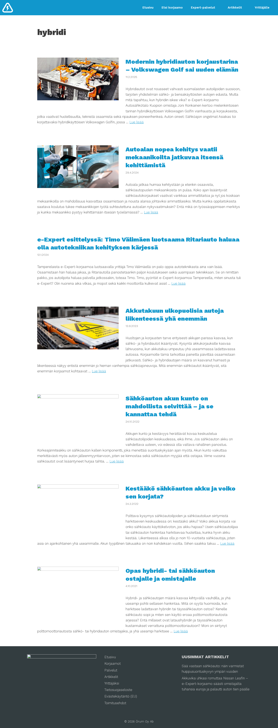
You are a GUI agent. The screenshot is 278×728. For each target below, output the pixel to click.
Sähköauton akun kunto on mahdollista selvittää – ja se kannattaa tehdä (169, 406)
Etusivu (147, 7)
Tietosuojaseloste (118, 690)
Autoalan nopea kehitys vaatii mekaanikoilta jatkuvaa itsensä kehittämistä (174, 157)
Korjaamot (112, 663)
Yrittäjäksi (111, 683)
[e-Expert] (7, 7)
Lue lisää (136, 122)
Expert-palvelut (203, 7)
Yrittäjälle (262, 7)
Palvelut (110, 670)
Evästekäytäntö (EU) (120, 696)
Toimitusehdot (115, 703)
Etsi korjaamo (172, 7)
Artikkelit (235, 7)
